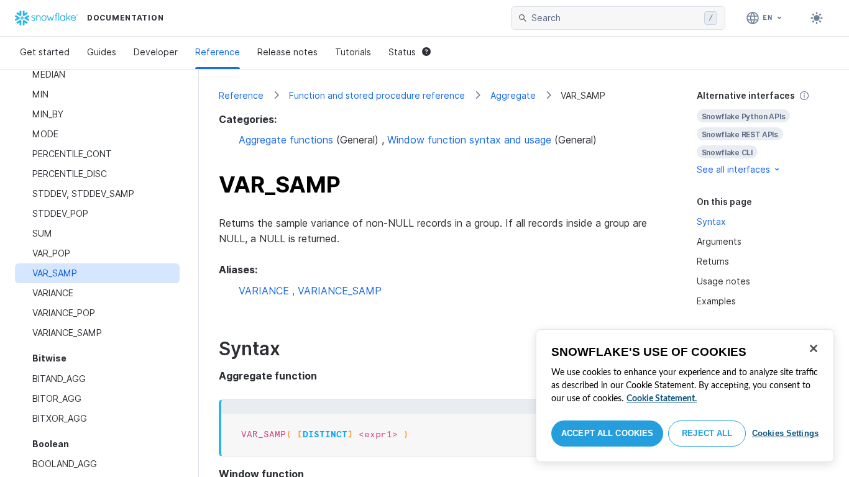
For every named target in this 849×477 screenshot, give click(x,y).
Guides (101, 52)
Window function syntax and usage (469, 140)
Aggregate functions (286, 140)
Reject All (707, 433)
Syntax (711, 221)
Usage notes (723, 281)
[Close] (813, 348)
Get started (45, 52)
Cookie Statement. (661, 398)
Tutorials (353, 52)
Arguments (719, 241)
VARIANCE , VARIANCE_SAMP (310, 290)
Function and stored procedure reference (377, 95)
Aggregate (513, 95)
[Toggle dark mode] (816, 18)
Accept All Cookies (607, 433)
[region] (685, 395)
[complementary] (763, 132)
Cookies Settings (785, 433)
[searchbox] (615, 18)
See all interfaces (733, 169)
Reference (217, 52)
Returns (713, 261)
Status (402, 52)
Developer (156, 52)
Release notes (287, 52)
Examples (716, 301)
